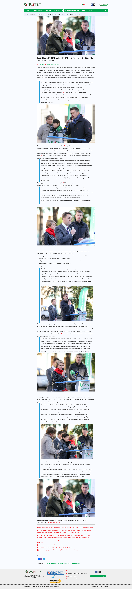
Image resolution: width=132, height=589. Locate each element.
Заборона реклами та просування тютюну (56, 563)
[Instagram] (94, 5)
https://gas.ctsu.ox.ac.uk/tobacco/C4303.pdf (51, 545)
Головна (28, 10)
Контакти (91, 10)
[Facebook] (92, 5)
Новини (48, 10)
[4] (41, 155)
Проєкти (84, 10)
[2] (38, 530)
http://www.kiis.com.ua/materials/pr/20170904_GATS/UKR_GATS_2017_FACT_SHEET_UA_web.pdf (66, 527)
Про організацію (38, 10)
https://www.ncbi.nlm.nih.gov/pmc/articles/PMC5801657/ (55, 547)
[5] (63, 183)
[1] (38, 527)
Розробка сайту (96, 586)
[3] (64, 145)
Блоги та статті (57, 10)
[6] (62, 333)
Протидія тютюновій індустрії (73, 563)
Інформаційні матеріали (71, 10)
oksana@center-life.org (53, 522)
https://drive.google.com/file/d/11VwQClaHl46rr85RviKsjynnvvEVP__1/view (60, 550)
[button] (98, 576)
